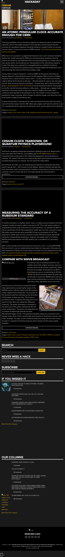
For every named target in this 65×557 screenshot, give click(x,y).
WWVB (30, 274)
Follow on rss (11, 361)
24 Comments (17, 399)
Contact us (14, 361)
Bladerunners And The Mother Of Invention (27, 411)
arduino (9, 112)
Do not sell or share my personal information (41, 546)
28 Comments (17, 499)
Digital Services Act (26, 546)
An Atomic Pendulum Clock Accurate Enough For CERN (32, 33)
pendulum (33, 112)
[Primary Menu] (61, 1)
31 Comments (28, 38)
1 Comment (16, 465)
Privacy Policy (59, 544)
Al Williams (16, 146)
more (37, 335)
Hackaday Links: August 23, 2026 (23, 462)
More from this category (9, 424)
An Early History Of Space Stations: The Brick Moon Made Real (27, 384)
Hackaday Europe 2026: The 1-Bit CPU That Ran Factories (27, 395)
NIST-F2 (50, 335)
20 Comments (26, 146)
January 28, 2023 (7, 38)
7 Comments (17, 407)
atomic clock (11, 184)
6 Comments (17, 482)
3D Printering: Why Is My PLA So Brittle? (25, 495)
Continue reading (36, 177)
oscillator (57, 335)
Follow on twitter (5, 361)
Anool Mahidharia (17, 218)
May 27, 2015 (6, 218)
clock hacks (12, 110)
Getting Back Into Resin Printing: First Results (28, 417)
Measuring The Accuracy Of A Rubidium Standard (26, 214)
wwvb (37, 337)
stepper (55, 112)
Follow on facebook (3, 361)
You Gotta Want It (18, 469)
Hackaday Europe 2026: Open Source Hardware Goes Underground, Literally (28, 403)
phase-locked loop (43, 112)
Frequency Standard (28, 335)
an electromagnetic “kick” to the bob (18, 86)
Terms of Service (16, 546)
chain (23, 112)
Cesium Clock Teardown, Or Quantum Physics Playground (27, 142)
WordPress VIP (35, 548)
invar (27, 112)
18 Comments (17, 472)
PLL (51, 112)
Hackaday (32, 2)
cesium (19, 112)
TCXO (32, 337)
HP (23, 184)
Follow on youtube (8, 361)
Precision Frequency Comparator (12, 337)
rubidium (27, 337)
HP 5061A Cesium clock (47, 154)
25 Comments (17, 421)
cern (14, 112)
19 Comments (17, 389)
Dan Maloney (18, 38)
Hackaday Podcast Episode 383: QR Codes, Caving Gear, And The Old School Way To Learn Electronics (29, 477)
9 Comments (28, 218)
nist (41, 335)
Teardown (12, 182)
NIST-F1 (45, 335)
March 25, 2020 (6, 146)
